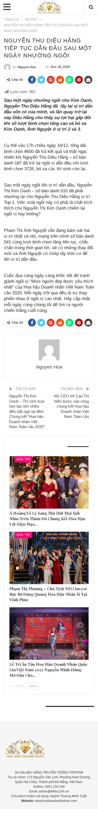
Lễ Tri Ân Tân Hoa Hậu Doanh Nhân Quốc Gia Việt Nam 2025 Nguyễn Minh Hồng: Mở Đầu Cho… (48, 670)
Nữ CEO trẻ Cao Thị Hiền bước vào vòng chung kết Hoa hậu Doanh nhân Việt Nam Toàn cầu (71, 406)
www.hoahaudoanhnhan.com (56, 801)
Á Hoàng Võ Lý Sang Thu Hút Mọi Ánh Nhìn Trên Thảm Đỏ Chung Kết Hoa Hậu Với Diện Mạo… (47, 518)
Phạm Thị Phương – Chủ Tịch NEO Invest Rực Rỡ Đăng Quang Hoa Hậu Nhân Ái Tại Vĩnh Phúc (48, 594)
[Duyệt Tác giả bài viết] (49, 349)
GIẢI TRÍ (23, 459)
